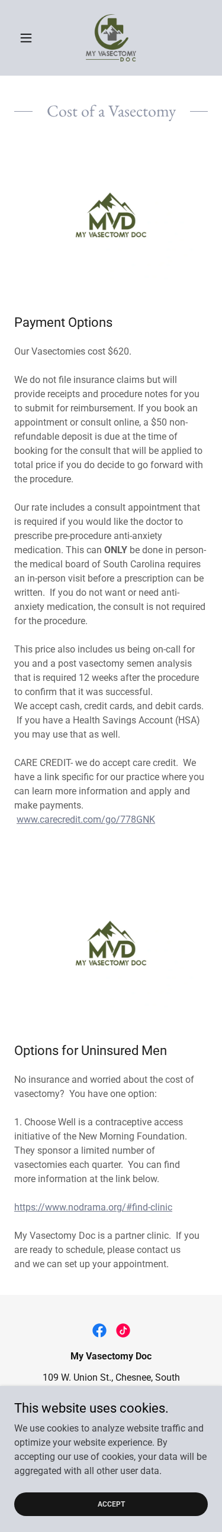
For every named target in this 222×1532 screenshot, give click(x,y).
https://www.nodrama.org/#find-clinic (93, 1207)
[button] (28, 38)
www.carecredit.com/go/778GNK (86, 819)
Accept (111, 1503)
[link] (111, 37)
